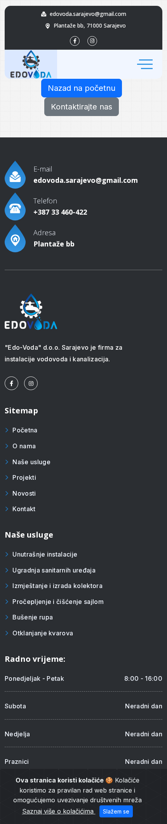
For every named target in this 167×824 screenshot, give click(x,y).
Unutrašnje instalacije (44, 554)
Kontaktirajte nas (81, 106)
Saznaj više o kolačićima (59, 811)
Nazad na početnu (81, 88)
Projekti (24, 477)
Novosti (24, 493)
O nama (24, 446)
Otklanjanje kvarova (42, 633)
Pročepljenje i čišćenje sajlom (58, 601)
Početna (24, 430)
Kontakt (23, 509)
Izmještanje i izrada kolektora (57, 586)
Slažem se (116, 811)
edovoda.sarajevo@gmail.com (88, 13)
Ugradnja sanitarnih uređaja (54, 570)
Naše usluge (31, 462)
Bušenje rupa (32, 617)
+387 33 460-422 (60, 212)
